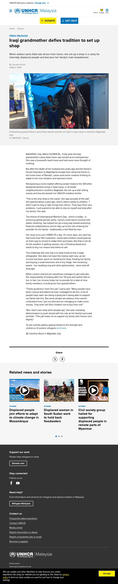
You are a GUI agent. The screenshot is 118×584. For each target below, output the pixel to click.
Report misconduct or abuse (23, 532)
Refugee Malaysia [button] (22, 503)
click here (61, 328)
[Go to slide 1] (56, 437)
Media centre (16, 527)
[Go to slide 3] (62, 437)
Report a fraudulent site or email (25, 536)
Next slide (106, 390)
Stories (21, 28)
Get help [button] (71, 21)
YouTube (18, 483)
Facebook (11, 483)
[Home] (24, 11)
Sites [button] (107, 12)
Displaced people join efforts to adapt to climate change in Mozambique (24, 416)
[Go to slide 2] (59, 437)
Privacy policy (14, 563)
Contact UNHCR (17, 523)
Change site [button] (40, 2)
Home (12, 28)
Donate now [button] (18, 463)
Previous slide (12, 390)
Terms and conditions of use (20, 566)
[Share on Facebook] (62, 359)
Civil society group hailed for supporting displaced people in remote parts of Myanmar (92, 419)
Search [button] (95, 12)
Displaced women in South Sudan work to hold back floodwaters (58, 416)
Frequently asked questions (23, 518)
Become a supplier (18, 541)
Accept (107, 573)
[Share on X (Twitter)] (55, 359)
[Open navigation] (10, 11)
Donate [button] (101, 13)
